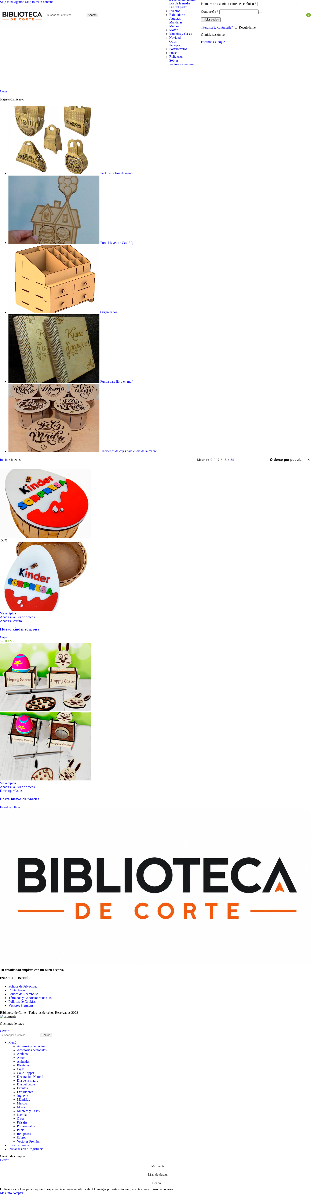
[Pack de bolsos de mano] (54, 173)
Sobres (173, 60)
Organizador (109, 312)
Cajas (3, 637)
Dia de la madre (179, 3)
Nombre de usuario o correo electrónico (228, 3)
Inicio (4, 460)
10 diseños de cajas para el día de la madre (129, 451)
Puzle (173, 53)
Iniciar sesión (211, 19)
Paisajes (174, 45)
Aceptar (18, 1193)
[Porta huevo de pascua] (45, 710)
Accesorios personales (32, 1050)
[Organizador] (54, 312)
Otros (173, 41)
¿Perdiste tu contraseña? (217, 27)
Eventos (174, 11)
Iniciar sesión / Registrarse (25, 1149)
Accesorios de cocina (31, 1046)
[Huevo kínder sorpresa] (45, 536)
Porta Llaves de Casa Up (117, 242)
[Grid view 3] (252, 460)
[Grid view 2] (244, 460)
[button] (11, 621)
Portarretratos (178, 49)
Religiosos (176, 56)
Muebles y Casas (180, 34)
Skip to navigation (12, 2)
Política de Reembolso (23, 994)
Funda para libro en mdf (116, 381)
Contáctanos (16, 990)
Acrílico (22, 1054)
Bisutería (23, 1065)
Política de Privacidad (22, 986)
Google (220, 42)
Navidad (175, 37)
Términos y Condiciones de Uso (30, 998)
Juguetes (175, 18)
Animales (23, 1061)
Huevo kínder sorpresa (20, 629)
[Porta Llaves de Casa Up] (54, 242)
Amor (21, 1057)
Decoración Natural (30, 1076)
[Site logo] (22, 27)
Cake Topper (25, 1073)
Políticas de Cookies (22, 1001)
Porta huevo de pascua (20, 799)
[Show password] (260, 12)
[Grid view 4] (259, 460)
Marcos (174, 26)
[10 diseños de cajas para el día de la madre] (54, 451)
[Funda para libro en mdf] (54, 381)
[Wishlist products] (300, 15)
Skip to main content (39, 2)
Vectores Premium (181, 64)
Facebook (208, 42)
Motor (173, 30)
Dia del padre (178, 7)
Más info (6, 1193)
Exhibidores (177, 14)
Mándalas (175, 22)
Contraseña (210, 11)
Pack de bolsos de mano (116, 173)
